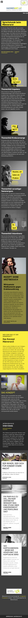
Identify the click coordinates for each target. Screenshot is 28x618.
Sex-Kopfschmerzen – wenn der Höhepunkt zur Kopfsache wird (10, 550)
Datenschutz (18, 616)
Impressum (9, 616)
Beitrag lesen (7, 527)
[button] (25, 13)
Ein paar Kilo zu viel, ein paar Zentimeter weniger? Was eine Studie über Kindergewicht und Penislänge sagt (11, 504)
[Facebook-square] (2, 2)
